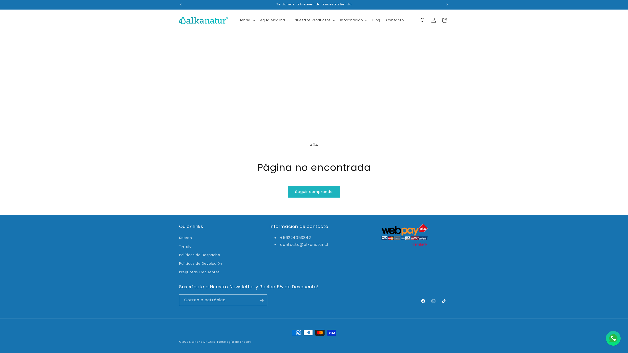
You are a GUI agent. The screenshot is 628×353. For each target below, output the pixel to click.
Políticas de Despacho (199, 254)
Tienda (185, 246)
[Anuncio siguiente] (447, 4)
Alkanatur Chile (204, 342)
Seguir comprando (314, 191)
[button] (246, 20)
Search (185, 237)
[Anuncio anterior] (180, 4)
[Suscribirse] (261, 300)
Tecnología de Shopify (234, 342)
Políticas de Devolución (200, 263)
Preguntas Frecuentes (199, 272)
